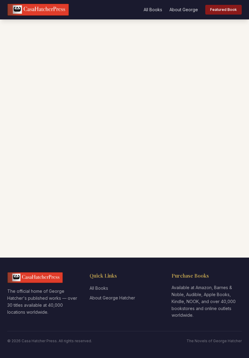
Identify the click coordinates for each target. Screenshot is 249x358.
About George (183, 9)
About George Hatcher (112, 297)
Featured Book (223, 9)
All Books (153, 9)
